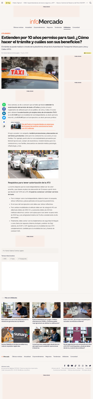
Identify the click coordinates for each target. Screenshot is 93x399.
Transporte (23, 259)
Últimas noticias (18, 27)
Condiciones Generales (59, 370)
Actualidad (28, 27)
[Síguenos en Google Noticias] (4, 122)
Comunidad (76, 27)
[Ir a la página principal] (46, 21)
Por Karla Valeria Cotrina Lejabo (10, 53)
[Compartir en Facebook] (4, 109)
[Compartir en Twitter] (4, 117)
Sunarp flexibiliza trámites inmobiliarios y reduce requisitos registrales (14, 345)
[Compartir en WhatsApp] (4, 104)
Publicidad (88, 368)
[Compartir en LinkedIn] (4, 113)
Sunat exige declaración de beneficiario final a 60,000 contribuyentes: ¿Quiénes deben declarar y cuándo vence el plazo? (77, 346)
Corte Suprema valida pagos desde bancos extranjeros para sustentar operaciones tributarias (45, 346)
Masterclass (80, 368)
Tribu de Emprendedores (68, 368)
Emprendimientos (39, 27)
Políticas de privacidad (74, 370)
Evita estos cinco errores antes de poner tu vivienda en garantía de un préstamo (14, 320)
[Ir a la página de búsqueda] (90, 3)
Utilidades (67, 27)
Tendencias (58, 27)
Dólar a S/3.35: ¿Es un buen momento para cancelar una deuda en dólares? (76, 320)
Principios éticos (86, 370)
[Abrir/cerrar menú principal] (2, 3)
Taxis (13, 259)
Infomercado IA (56, 368)
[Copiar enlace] (4, 126)
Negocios (50, 27)
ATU (5, 259)
